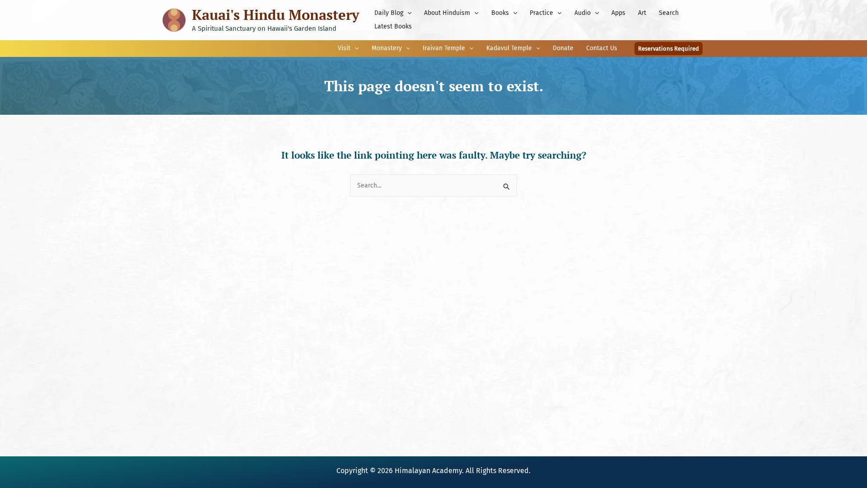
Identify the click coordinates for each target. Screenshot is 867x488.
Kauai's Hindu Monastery (275, 14)
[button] (407, 13)
